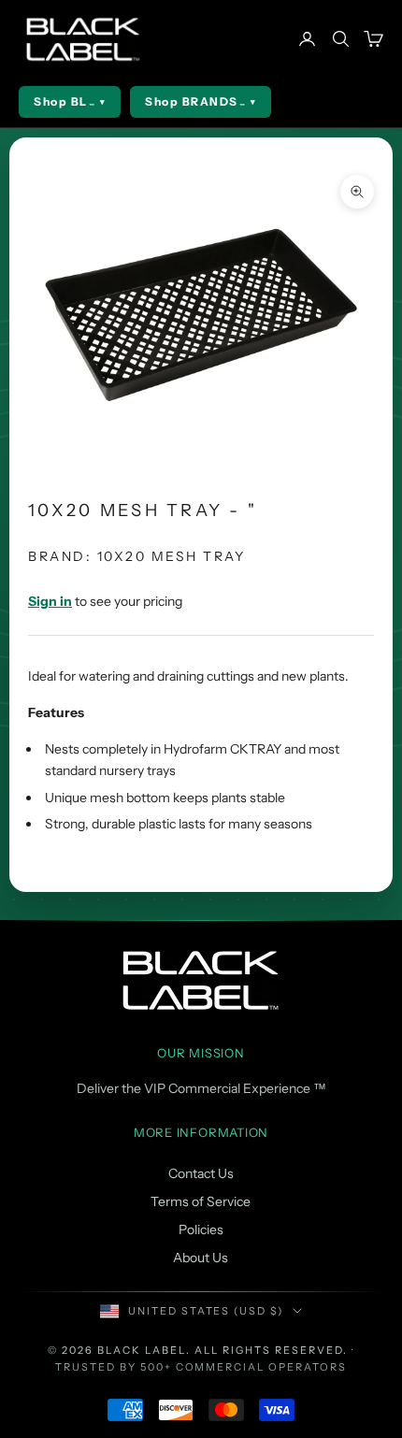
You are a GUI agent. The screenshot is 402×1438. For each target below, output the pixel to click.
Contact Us (201, 1173)
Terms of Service (201, 1201)
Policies (201, 1229)
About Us (200, 1257)
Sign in (50, 601)
